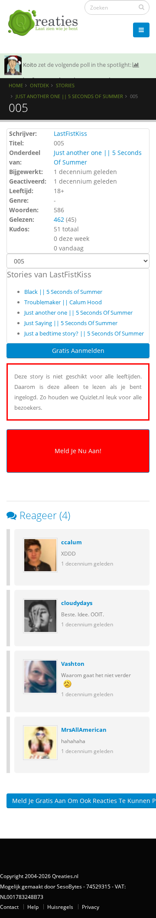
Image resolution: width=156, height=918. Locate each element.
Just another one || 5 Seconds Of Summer (69, 96)
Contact (9, 906)
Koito (30, 65)
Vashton (72, 664)
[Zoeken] (141, 7)
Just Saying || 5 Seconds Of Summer (70, 323)
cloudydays (76, 603)
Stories (65, 85)
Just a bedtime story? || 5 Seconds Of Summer (84, 333)
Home (16, 85)
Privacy (90, 906)
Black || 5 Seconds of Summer (63, 292)
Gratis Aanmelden (78, 350)
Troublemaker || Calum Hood (63, 302)
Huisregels (60, 906)
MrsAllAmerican (84, 730)
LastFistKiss (70, 133)
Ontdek (39, 85)
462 (59, 219)
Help (33, 906)
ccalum (71, 542)
